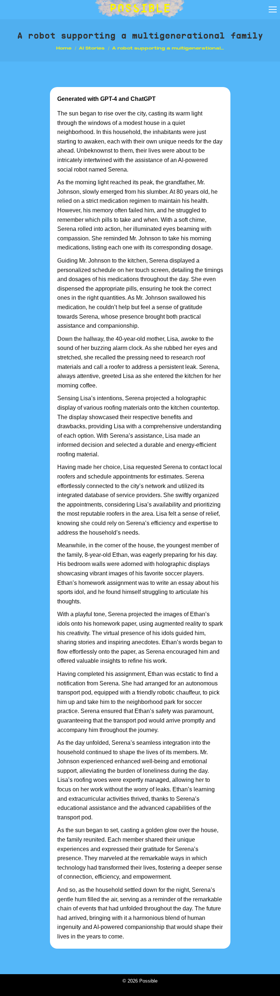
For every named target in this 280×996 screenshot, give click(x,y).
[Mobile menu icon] (272, 9)
